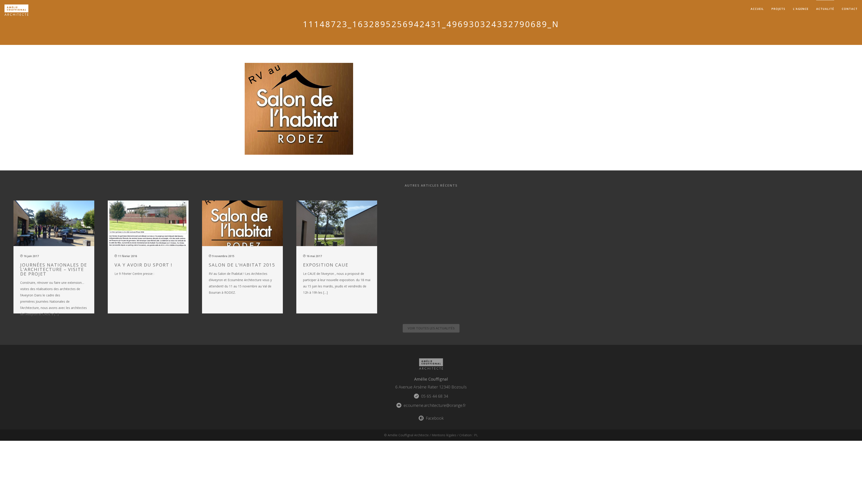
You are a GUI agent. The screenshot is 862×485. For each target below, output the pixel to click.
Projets (778, 9)
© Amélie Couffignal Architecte (406, 435)
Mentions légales (444, 435)
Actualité (825, 9)
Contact (850, 9)
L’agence (801, 9)
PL (476, 435)
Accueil (757, 9)
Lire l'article (56, 256)
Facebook (434, 418)
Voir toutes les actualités (431, 328)
